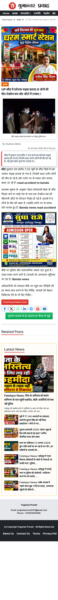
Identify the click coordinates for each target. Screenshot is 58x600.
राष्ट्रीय (46, 13)
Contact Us (23, 533)
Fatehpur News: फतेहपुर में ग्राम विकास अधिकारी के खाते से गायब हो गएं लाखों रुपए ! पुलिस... (35, 460)
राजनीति (37, 13)
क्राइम (15, 13)
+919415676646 (33, 513)
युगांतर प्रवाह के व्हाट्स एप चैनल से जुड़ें (29, 316)
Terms (36, 533)
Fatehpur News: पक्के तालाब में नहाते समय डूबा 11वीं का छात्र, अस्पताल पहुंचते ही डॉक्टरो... (36, 486)
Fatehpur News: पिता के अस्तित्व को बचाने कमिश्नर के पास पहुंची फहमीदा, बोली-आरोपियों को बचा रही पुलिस (29, 399)
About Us (8, 533)
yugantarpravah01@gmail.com (32, 510)
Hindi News (7, 19)
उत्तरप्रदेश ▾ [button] (25, 13)
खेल (54, 13)
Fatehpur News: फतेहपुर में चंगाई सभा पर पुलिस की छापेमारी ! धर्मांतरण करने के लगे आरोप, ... (35, 473)
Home (6, 13)
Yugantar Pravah (26, 527)
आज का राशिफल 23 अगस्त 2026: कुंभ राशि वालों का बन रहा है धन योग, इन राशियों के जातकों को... (36, 446)
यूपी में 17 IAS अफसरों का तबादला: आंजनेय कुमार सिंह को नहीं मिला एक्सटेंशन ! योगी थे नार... (34, 420)
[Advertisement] (29, 165)
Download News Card (15, 302)
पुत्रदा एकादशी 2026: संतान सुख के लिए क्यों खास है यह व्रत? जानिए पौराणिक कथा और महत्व (35, 433)
